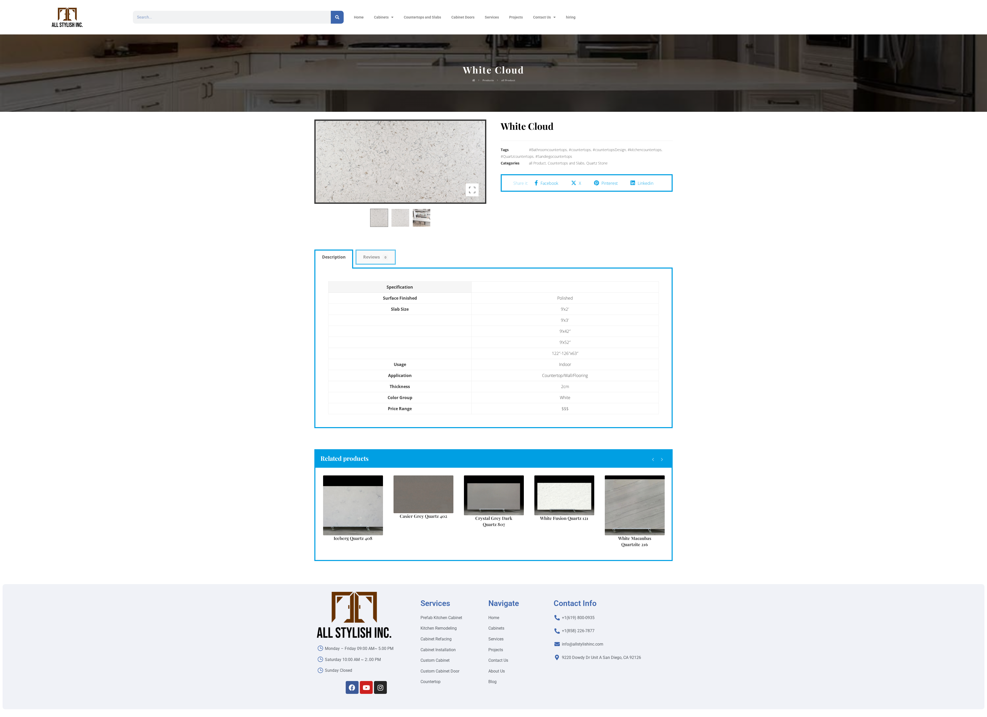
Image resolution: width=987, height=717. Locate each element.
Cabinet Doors (462, 17)
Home (359, 17)
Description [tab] (334, 257)
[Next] (662, 459)
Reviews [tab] (374, 257)
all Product (537, 163)
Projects (516, 17)
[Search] (337, 17)
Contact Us (542, 17)
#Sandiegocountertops (553, 156)
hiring (570, 17)
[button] (472, 189)
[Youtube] (366, 687)
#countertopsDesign (609, 149)
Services (492, 17)
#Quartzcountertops (517, 156)
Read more (356, 519)
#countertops (580, 149)
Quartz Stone (597, 163)
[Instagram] (380, 687)
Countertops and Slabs (422, 17)
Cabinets (381, 17)
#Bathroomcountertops (548, 149)
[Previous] (653, 459)
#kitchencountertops (645, 149)
